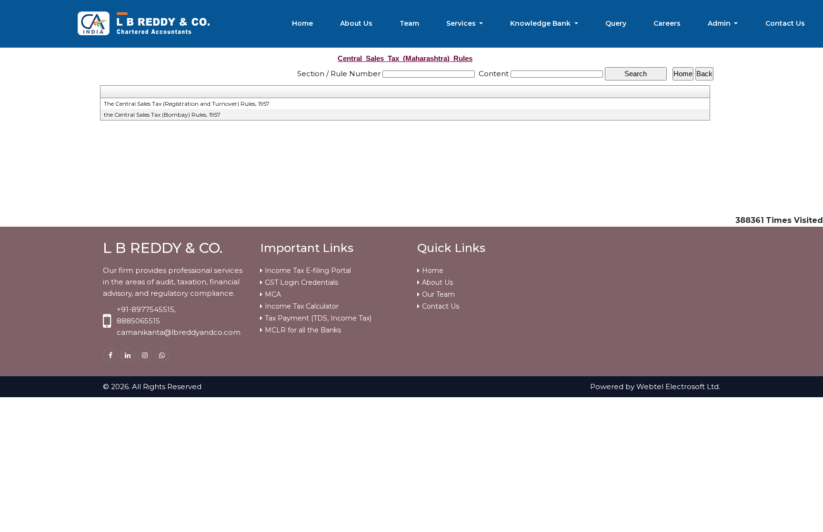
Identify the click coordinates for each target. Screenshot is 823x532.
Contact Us (785, 23)
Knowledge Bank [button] (541, 23)
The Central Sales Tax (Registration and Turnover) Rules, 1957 (187, 103)
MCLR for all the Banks (303, 330)
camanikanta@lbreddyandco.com (179, 332)
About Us (356, 23)
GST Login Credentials (301, 282)
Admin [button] (720, 23)
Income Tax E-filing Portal (308, 270)
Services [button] (462, 23)
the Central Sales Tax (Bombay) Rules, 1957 (162, 114)
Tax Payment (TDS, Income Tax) (318, 318)
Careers (667, 23)
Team (409, 23)
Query (615, 23)
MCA (273, 294)
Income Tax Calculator (302, 306)
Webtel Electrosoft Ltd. (678, 386)
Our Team (438, 294)
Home (302, 23)
